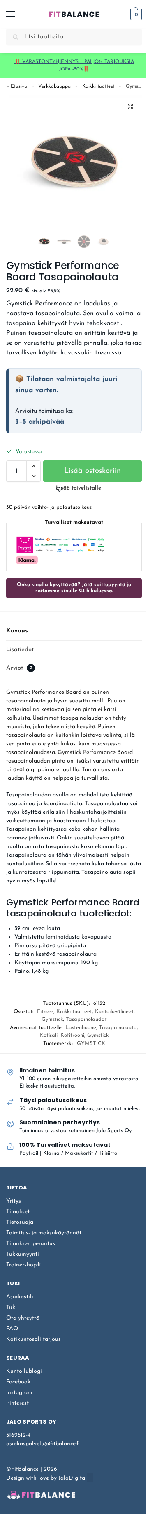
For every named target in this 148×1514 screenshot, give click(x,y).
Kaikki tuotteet (98, 86)
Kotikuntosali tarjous (33, 1339)
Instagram (19, 1393)
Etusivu (19, 86)
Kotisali (49, 1035)
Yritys (13, 1201)
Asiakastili (19, 1297)
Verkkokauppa (54, 86)
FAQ (12, 1329)
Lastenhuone (80, 1027)
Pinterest (17, 1403)
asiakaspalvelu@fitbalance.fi (43, 1444)
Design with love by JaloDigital (46, 1478)
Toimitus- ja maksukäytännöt (43, 1233)
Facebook (18, 1382)
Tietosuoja (19, 1222)
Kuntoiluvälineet (114, 1011)
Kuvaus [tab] (17, 631)
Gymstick (52, 1019)
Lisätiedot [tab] (20, 650)
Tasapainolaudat (86, 1019)
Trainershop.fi (23, 1265)
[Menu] (18, 14)
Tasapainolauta (118, 1027)
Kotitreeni (72, 1035)
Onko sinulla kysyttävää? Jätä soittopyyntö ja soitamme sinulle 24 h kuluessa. (74, 587)
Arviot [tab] (19, 668)
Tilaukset (18, 1212)
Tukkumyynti (22, 1254)
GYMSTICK (91, 1043)
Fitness (45, 1011)
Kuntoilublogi (24, 1371)
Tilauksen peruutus (30, 1244)
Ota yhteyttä (22, 1318)
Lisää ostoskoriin (92, 471)
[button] (135, 14)
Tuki (11, 1307)
